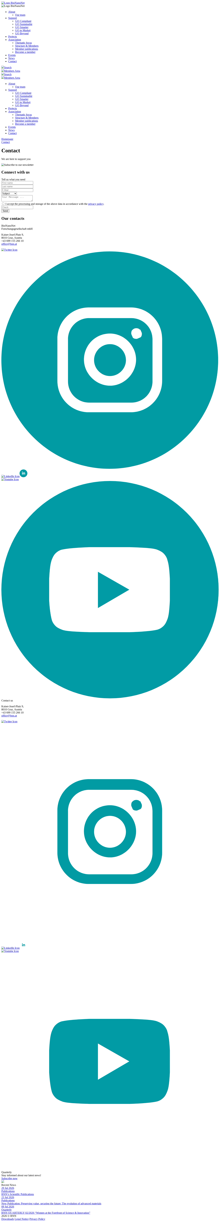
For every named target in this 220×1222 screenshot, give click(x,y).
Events (12, 55)
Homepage (7, 139)
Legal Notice (22, 1219)
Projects (12, 36)
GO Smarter (21, 27)
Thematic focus (23, 42)
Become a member (25, 52)
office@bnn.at (9, 243)
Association (14, 39)
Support (12, 18)
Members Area (12, 70)
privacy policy (95, 203)
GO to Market (22, 30)
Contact (12, 61)
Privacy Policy (37, 1219)
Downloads (7, 1219)
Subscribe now (9, 1178)
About (11, 11)
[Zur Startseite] (13, 2)
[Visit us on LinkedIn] (14, 476)
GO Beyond (22, 33)
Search (8, 67)
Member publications (26, 48)
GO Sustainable (23, 24)
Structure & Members (26, 45)
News (11, 58)
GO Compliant (23, 21)
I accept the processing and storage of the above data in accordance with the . (55, 203)
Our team (20, 14)
